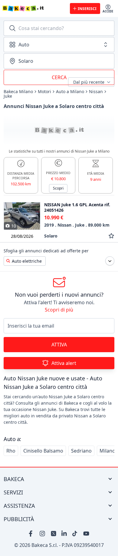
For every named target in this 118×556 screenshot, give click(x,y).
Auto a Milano (70, 91)
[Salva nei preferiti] (111, 236)
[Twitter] (54, 534)
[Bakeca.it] (33, 8)
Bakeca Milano (18, 91)
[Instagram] (43, 534)
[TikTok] (75, 534)
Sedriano (81, 450)
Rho (10, 450)
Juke (8, 96)
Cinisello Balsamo (43, 450)
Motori (44, 91)
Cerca (59, 77)
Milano (107, 450)
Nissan (96, 91)
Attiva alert (63, 363)
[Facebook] (32, 534)
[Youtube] (86, 534)
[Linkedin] (64, 534)
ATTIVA (59, 344)
